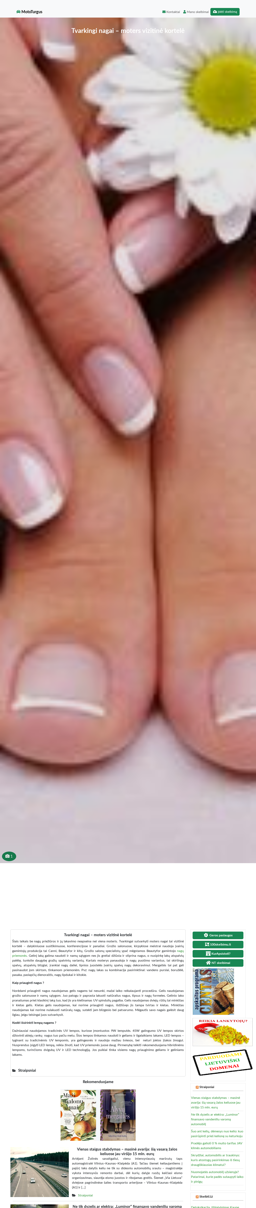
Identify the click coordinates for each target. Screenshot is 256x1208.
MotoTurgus (31, 12)
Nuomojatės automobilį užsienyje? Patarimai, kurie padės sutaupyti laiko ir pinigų (217, 1176)
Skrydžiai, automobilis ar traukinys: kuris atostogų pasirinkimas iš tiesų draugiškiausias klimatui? (215, 1160)
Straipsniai (85, 1195)
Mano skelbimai (197, 12)
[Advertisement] (128, 893)
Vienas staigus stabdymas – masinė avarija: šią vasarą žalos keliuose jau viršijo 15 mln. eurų (215, 1102)
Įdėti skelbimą (227, 11)
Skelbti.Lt (206, 1196)
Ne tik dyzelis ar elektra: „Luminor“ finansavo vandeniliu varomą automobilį (215, 1119)
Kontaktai (173, 12)
